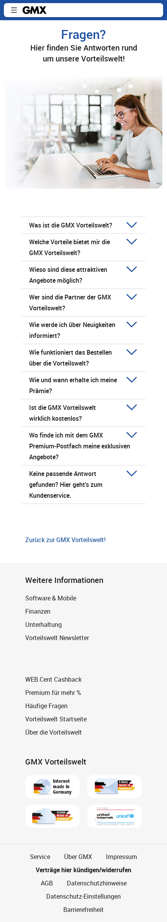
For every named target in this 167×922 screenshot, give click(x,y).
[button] (14, 10)
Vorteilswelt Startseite (56, 719)
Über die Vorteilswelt (53, 732)
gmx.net (35, 10)
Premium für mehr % (53, 692)
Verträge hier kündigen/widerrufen (83, 870)
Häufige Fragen (46, 706)
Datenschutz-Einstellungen (83, 896)
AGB (47, 883)
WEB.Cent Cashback (53, 679)
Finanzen (37, 611)
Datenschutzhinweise (97, 883)
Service (40, 856)
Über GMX (78, 856)
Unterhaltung (43, 624)
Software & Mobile (50, 598)
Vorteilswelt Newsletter (57, 637)
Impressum (121, 856)
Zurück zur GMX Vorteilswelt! (65, 539)
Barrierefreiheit (83, 909)
